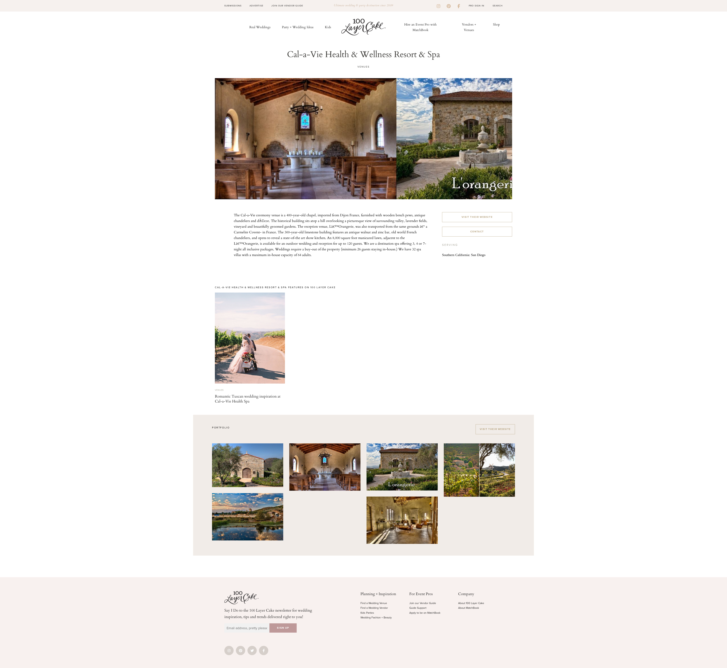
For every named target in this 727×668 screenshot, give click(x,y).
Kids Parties (367, 612)
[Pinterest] (449, 5)
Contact (477, 231)
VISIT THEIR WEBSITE (477, 217)
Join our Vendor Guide (422, 603)
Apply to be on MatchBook (424, 612)
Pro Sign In (476, 5)
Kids (328, 27)
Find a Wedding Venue (373, 603)
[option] (305, 138)
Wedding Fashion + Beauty (376, 617)
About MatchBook (468, 608)
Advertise (256, 5)
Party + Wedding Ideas (298, 27)
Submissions (233, 5)
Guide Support (417, 608)
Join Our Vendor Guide (287, 5)
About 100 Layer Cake (471, 603)
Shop (496, 24)
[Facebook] (459, 5)
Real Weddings (260, 27)
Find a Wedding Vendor (374, 608)
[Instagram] (438, 5)
